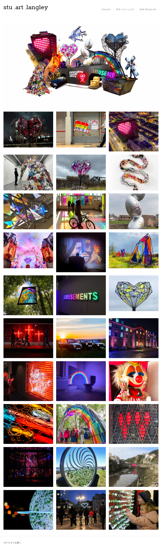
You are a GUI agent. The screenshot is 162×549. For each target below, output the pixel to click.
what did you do (148, 9)
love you (106, 9)
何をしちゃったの (125, 9)
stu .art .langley (25, 7)
